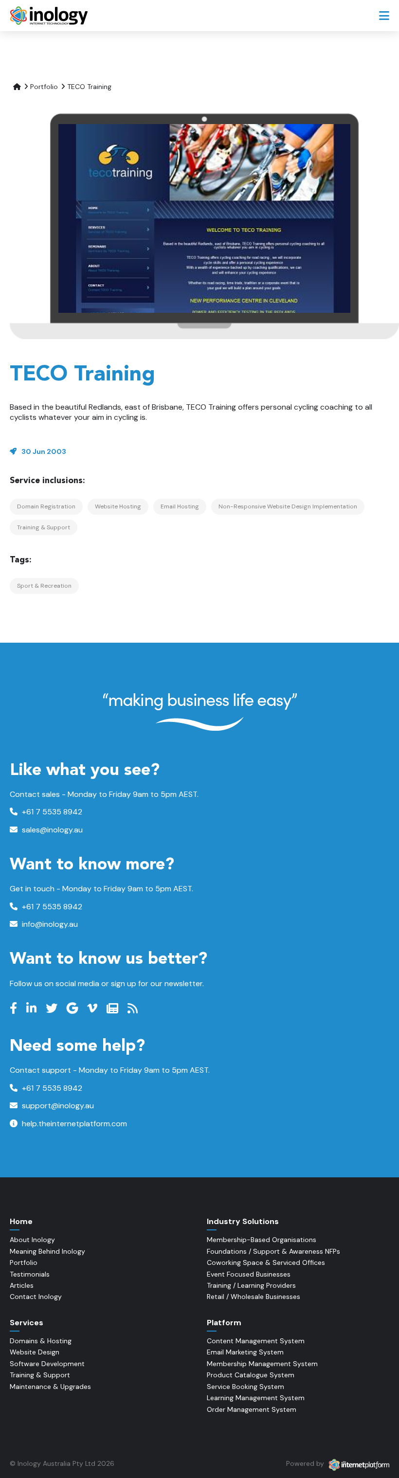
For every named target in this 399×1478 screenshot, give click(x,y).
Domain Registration (46, 506)
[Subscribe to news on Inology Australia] (114, 1008)
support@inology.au (57, 1105)
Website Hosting (118, 506)
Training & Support (43, 527)
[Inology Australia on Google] (73, 1008)
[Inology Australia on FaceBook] (14, 1008)
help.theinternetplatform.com (73, 1123)
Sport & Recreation (44, 586)
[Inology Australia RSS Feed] (133, 1008)
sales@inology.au (51, 830)
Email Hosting (180, 506)
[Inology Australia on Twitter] (53, 1008)
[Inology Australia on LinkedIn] (32, 1008)
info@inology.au (49, 924)
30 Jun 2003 (43, 451)
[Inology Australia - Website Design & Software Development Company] (50, 15)
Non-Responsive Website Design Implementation (287, 506)
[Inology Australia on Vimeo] (93, 1008)
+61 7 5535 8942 (51, 812)
